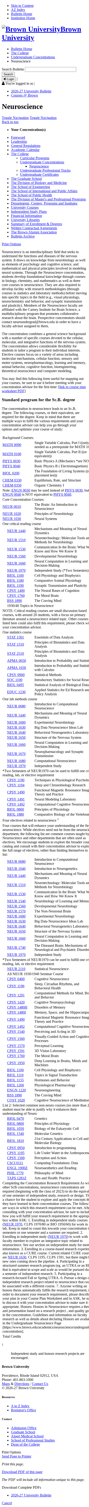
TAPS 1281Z (16, 1178)
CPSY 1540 (16, 1032)
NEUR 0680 (16, 706)
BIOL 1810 (15, 1141)
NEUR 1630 (16, 727)
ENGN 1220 (16, 1090)
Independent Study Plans (29, 212)
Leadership (19, 141)
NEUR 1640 (16, 732)
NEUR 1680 (16, 761)
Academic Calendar (25, 150)
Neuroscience (39, 166)
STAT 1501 (15, 637)
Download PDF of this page (22, 1472)
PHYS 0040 (11, 466)
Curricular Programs (34, 158)
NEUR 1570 (16, 911)
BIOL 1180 (15, 580)
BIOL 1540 (15, 1134)
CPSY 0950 (16, 1148)
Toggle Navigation (15, 118)
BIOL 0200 (11, 473)
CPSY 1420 (16, 1002)
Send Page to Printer (16, 1456)
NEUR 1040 (16, 869)
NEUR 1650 (16, 737)
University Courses (25, 207)
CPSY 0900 (16, 675)
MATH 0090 (12, 445)
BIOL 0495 (15, 685)
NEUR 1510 (16, 540)
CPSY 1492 (16, 804)
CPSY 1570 (16, 1046)
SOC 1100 (14, 680)
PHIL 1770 (15, 1173)
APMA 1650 (16, 668)
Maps (6, 1384)
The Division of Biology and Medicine (39, 183)
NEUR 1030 (12, 519)
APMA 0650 (16, 661)
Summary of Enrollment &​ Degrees (36, 224)
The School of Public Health (31, 195)
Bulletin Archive (23, 236)
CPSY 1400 (16, 591)
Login (10, 79)
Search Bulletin (13, 69)
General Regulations (25, 146)
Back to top (10, 122)
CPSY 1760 (16, 596)
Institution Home (23, 18)
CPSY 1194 (15, 785)
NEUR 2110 (16, 969)
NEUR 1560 (16, 556)
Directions (21, 1384)
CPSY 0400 (16, 979)
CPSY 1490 (16, 792)
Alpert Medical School (27, 1436)
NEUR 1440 (16, 531)
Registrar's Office (23, 1410)
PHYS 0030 (11, 461)
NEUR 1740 (16, 948)
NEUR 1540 (16, 901)
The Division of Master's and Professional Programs (48, 199)
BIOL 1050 (15, 1129)
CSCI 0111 (15, 1163)
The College (20, 53)
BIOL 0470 (15, 1118)
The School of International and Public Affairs (44, 191)
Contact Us (40, 1384)
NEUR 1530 (16, 549)
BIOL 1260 (15, 1085)
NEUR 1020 (12, 514)
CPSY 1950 (16, 1063)
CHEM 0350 (12, 485)
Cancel (7, 1503)
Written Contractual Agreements (34, 228)
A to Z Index (20, 1406)
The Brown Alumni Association (34, 232)
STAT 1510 (15, 644)
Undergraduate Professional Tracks (45, 170)
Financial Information (26, 216)
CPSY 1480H (17, 1007)
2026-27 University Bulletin (31, 91)
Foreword (18, 137)
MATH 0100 (12, 454)
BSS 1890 (14, 601)
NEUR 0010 (12, 507)
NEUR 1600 (16, 722)
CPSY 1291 (16, 995)
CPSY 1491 (16, 799)
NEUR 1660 (16, 563)
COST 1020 (16, 1100)
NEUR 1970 (16, 570)
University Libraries (25, 220)
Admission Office (24, 1428)
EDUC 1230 (16, 692)
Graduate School (23, 1432)
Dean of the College (25, 1444)
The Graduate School (26, 179)
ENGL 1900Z (17, 1168)
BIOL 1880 (15, 814)
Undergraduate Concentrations (33, 57)
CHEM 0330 (12, 480)
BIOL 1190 (15, 585)
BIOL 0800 (15, 809)
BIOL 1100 (15, 575)
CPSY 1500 (16, 1158)
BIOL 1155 (15, 1080)
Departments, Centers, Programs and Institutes (44, 203)
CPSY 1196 (15, 986)
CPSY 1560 (16, 1039)
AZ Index (18, 10)
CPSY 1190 (15, 780)
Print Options (11, 244)
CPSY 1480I (16, 1012)
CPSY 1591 (16, 1051)
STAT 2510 (15, 653)
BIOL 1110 (15, 1075)
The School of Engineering (30, 187)
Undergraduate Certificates (39, 174)
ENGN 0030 (20, 490)
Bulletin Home (21, 14)
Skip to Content (22, 6)
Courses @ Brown (24, 95)
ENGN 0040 (12, 494)
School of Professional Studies (33, 1440)
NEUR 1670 (16, 754)
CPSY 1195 (15, 1153)
